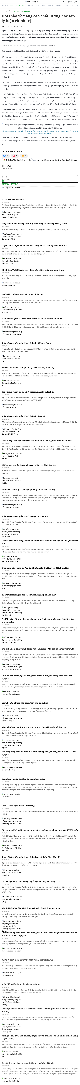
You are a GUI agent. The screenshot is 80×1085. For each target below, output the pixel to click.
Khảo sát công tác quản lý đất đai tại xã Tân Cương (26, 516)
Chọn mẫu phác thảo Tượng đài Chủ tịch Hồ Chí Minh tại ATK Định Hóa (35, 568)
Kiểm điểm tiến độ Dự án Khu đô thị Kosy (21, 984)
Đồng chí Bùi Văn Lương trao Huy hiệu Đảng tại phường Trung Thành (34, 223)
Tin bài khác (10, 184)
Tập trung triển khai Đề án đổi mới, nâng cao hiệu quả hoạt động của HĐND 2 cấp (40, 830)
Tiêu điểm (5, 6)
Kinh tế (50, 6)
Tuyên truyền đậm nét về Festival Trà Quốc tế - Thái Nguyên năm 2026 (35, 245)
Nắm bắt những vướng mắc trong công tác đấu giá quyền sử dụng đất (34, 727)
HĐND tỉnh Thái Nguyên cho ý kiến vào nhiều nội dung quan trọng (33, 270)
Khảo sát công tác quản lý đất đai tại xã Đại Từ (24, 416)
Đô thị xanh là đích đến (13, 199)
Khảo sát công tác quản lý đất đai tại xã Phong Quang (27, 343)
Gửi (3, 181)
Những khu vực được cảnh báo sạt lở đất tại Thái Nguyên (29, 465)
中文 (70, 2)
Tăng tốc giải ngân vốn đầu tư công (18, 805)
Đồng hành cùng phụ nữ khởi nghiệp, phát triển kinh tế (28, 392)
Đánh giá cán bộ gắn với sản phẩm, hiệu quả (23, 294)
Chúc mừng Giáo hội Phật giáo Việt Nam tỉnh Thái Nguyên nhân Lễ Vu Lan (37, 440)
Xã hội (66, 6)
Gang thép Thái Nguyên (70, 160)
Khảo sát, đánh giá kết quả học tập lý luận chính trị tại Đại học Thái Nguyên (31, 51)
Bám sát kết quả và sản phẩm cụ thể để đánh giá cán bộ (28, 367)
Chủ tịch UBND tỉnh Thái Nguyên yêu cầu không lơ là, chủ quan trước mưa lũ (38, 649)
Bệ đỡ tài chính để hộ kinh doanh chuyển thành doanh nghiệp (31, 908)
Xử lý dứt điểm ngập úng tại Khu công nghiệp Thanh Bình (29, 595)
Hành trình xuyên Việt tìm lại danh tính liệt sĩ (23, 779)
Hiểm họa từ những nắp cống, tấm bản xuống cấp (25, 703)
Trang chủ (6, 11)
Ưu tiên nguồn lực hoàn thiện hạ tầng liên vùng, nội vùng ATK (31, 881)
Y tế (72, 6)
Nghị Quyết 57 (41, 6)
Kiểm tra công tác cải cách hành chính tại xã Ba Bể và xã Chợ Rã (32, 318)
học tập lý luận (56, 160)
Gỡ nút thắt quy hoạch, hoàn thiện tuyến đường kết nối (28, 1063)
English (65, 2)
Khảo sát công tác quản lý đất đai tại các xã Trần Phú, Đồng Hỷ (31, 857)
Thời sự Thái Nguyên (17, 6)
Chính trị (30, 6)
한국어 (75, 2)
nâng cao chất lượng (44, 160)
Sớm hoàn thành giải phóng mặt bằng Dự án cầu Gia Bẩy (28, 489)
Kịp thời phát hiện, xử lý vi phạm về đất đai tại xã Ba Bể (28, 960)
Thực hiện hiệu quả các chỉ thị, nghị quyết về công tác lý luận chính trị (28, 46)
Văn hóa (58, 6)
